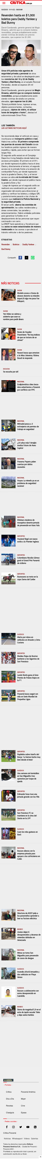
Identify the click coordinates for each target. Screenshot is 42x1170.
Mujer (23, 1098)
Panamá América (28, 1091)
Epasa (23, 1112)
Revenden (5, 244)
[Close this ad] (40, 1156)
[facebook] (7, 1127)
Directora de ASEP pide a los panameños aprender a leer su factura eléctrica (28, 916)
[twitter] (20, 1127)
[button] (20, 257)
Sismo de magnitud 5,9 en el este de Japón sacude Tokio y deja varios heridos (29, 1012)
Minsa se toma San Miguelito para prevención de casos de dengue (27, 956)
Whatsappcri (17, 1138)
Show (19, 290)
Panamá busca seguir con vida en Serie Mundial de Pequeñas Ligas (27, 697)
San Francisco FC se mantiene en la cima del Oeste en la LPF (27, 816)
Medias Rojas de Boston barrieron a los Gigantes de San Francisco (28, 659)
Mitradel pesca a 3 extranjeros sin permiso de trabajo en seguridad (28, 427)
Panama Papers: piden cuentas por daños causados (26, 464)
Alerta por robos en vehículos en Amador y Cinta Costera (28, 640)
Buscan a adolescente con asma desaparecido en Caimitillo (28, 993)
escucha (6, 369)
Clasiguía (10, 1112)
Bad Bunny (5, 249)
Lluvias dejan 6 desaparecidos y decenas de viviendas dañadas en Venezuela (29, 936)
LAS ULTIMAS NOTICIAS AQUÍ (13, 128)
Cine (23, 1105)
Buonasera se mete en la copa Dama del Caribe (27, 578)
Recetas (9, 1105)
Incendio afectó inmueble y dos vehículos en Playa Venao (28, 974)
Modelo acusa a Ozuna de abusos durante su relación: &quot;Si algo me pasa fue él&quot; (28, 297)
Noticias (7, 1138)
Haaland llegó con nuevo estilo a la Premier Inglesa (28, 540)
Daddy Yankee (28, 244)
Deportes (21, 536)
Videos (27, 1138)
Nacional (20, 382)
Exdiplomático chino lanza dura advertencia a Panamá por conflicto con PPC (28, 387)
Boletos (16, 244)
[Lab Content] (8, 1080)
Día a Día (10, 1098)
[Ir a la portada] (21, 3)
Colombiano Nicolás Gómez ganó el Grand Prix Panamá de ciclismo (28, 560)
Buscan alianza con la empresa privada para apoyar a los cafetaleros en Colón (28, 855)
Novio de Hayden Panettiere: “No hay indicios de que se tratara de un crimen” (28, 336)
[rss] (35, 1127)
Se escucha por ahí (10, 371)
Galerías (34, 1138)
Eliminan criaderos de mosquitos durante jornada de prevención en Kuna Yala (28, 523)
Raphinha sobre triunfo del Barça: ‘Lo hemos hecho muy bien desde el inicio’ (28, 757)
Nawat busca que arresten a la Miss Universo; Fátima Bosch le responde (28, 355)
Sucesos (20, 634)
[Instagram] (13, 1127)
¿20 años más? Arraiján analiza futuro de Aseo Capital (26, 445)
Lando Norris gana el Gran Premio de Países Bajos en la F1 (28, 678)
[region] (21, 270)
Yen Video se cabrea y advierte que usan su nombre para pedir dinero (13, 317)
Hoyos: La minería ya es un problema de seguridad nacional (28, 483)
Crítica (8, 1091)
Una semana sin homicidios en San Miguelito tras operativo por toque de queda (28, 777)
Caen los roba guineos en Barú (27, 833)
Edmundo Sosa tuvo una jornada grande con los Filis (28, 795)
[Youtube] (27, 1127)
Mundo (20, 929)
